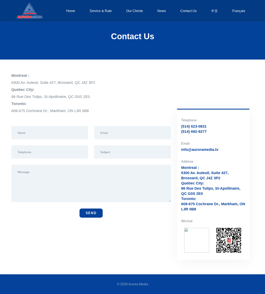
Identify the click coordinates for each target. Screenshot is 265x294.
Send (91, 213)
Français (238, 11)
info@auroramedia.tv (199, 150)
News (161, 11)
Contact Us (188, 11)
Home (70, 11)
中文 (214, 11)
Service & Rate (101, 11)
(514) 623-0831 (194, 126)
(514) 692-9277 (194, 131)
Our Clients (134, 11)
